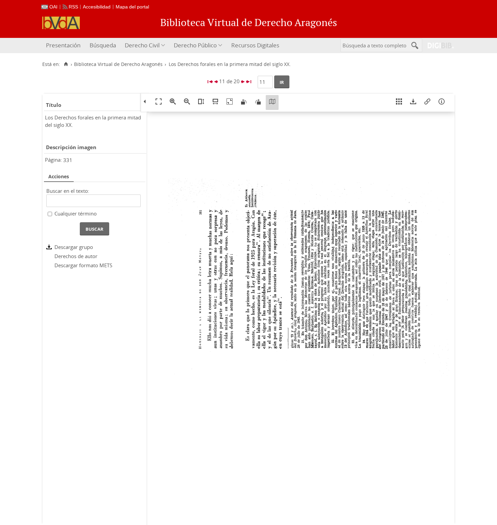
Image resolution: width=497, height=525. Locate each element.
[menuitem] (64, 45)
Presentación (63, 45)
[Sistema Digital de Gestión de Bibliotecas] (438, 45)
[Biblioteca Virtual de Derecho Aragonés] (61, 23)
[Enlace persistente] (427, 102)
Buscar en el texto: (67, 190)
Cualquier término (75, 213)
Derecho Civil (142, 45)
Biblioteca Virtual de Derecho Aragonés (118, 64)
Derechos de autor (75, 256)
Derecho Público (195, 45)
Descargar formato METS (83, 265)
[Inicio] (66, 64)
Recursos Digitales (255, 45)
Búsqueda (103, 45)
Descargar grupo (73, 247)
